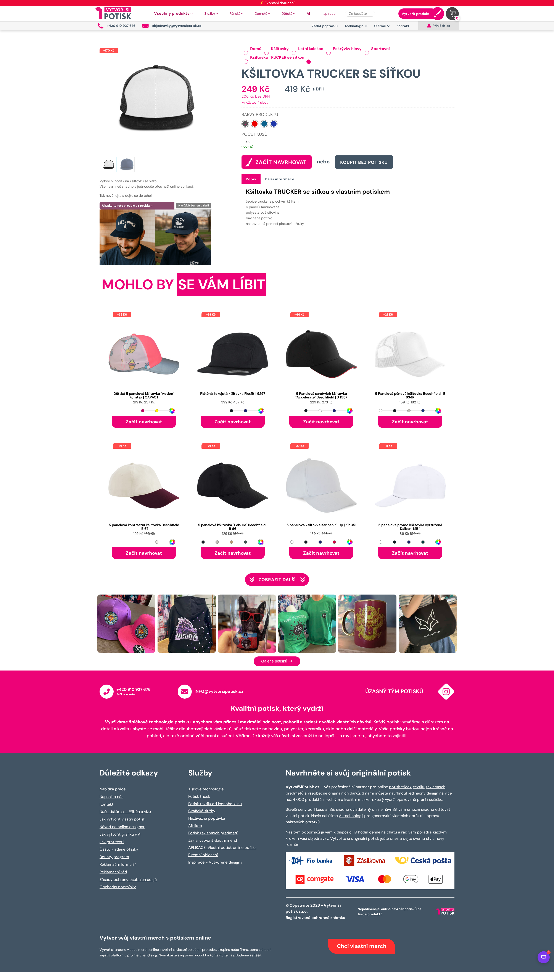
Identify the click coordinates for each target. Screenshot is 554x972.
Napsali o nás (111, 796)
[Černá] (245, 123)
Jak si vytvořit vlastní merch (213, 840)
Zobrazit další (277, 579)
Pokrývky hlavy (347, 48)
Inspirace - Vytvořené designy (215, 862)
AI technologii (351, 815)
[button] (174, 14)
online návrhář (384, 809)
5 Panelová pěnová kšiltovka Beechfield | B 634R (410, 396)
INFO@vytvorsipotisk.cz (219, 691)
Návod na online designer (122, 826)
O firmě (380, 26)
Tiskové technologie (206, 789)
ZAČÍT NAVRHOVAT (281, 162)
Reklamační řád (113, 872)
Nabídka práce (113, 789)
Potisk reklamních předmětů (213, 833)
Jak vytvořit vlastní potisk (122, 819)
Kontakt (403, 26)
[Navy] (264, 123)
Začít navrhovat (144, 422)
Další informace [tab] (280, 179)
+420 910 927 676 (133, 689)
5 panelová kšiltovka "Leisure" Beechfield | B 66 (232, 527)
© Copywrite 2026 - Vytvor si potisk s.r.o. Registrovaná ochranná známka (316, 911)
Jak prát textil (112, 842)
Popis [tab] (251, 179)
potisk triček (400, 787)
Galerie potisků (274, 661)
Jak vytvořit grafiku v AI (120, 834)
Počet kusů (254, 134)
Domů (255, 48)
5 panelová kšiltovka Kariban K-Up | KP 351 (321, 525)
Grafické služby (201, 811)
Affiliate (195, 825)
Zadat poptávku (325, 26)
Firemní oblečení (203, 855)
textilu (418, 787)
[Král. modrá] (273, 123)
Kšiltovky (280, 48)
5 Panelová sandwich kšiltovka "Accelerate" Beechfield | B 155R (321, 396)
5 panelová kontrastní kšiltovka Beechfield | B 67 (144, 527)
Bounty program (114, 856)
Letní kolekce (310, 48)
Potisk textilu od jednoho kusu (215, 803)
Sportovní (380, 48)
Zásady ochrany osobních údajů (128, 879)
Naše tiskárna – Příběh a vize (125, 811)
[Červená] (254, 123)
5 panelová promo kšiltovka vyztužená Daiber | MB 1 (410, 527)
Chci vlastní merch (361, 946)
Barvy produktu (260, 114)
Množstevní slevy (255, 102)
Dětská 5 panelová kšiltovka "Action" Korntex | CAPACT (144, 396)
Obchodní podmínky (118, 887)
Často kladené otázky (119, 849)
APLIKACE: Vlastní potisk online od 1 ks (222, 847)
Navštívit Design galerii (193, 205)
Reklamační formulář (118, 864)
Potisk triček (199, 796)
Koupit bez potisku (364, 162)
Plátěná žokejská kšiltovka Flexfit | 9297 (232, 394)
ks (247, 142)
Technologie (354, 26)
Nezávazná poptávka (206, 818)
